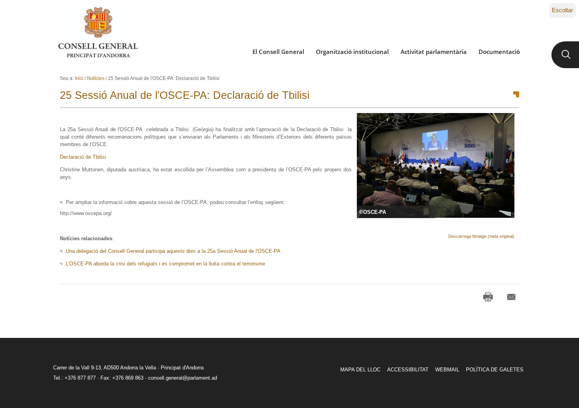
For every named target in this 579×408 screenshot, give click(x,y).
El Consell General (278, 52)
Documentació (499, 52)
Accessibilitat (408, 370)
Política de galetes (494, 370)
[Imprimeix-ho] (488, 297)
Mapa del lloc (360, 370)
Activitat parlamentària (434, 52)
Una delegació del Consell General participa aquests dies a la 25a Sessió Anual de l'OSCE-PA (173, 251)
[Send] (511, 297)
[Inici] (98, 32)
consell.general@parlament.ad (182, 378)
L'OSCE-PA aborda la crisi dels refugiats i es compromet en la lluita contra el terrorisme (165, 264)
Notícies (95, 78)
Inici (79, 78)
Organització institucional (352, 52)
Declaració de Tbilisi (84, 157)
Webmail (447, 370)
